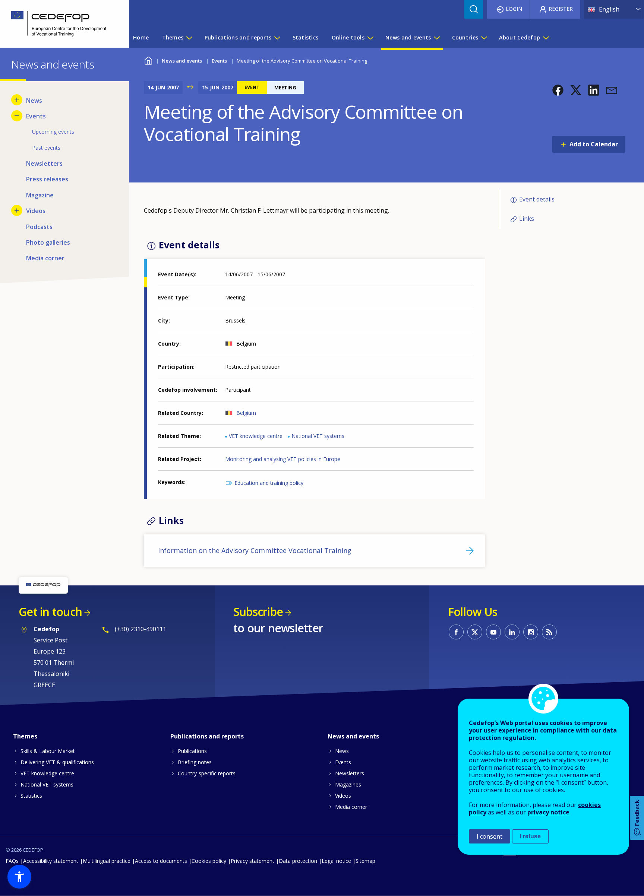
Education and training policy (268, 482)
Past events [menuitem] (46, 147)
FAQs (12, 860)
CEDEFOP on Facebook (456, 632)
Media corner (351, 806)
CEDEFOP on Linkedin (512, 632)
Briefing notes (195, 762)
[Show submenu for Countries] (483, 38)
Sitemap (365, 860)
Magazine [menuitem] (40, 195)
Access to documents (161, 860)
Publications (192, 750)
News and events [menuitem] (408, 37)
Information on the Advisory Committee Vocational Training (254, 550)
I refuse (530, 836)
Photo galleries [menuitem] (48, 242)
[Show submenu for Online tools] (370, 38)
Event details (537, 199)
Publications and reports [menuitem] (238, 37)
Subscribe (258, 611)
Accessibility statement (50, 860)
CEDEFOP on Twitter (474, 632)
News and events (182, 60)
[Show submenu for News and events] (436, 38)
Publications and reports (207, 736)
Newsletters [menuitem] (44, 163)
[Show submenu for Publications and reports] (277, 38)
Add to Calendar (593, 144)
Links (526, 219)
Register (561, 8)
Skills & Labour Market (47, 750)
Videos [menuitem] (35, 211)
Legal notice (336, 860)
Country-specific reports (207, 773)
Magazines (348, 784)
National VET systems (317, 435)
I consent (489, 836)
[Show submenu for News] (16, 99)
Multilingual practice (106, 860)
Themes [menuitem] (173, 37)
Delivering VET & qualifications (57, 762)
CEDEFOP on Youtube (493, 632)
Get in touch (50, 611)
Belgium (246, 412)
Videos (343, 795)
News (342, 750)
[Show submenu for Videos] (16, 210)
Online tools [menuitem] (348, 37)
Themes (25, 736)
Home (148, 59)
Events (219, 60)
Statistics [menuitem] (306, 37)
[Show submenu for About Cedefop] (545, 38)
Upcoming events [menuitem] (53, 131)
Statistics (31, 795)
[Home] (59, 24)
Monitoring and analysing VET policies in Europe (282, 459)
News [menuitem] (34, 100)
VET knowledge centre (255, 435)
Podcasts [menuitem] (39, 227)
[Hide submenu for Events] (16, 115)
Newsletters (349, 773)
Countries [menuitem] (465, 37)
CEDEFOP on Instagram (530, 632)
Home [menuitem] (141, 37)
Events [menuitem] (36, 116)
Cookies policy (209, 860)
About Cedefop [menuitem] (519, 37)
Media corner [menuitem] (45, 258)
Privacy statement (252, 860)
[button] (557, 90)
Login (514, 8)
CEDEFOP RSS (549, 632)
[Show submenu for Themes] (189, 38)
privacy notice (548, 812)
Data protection (298, 860)
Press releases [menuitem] (47, 179)
